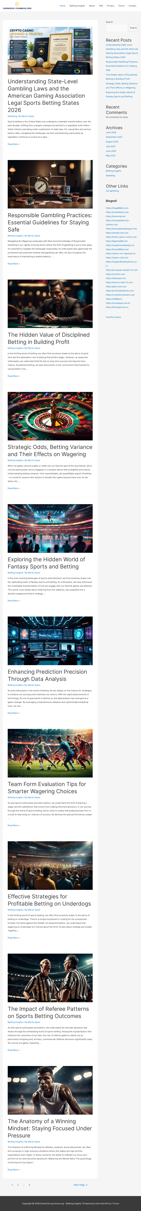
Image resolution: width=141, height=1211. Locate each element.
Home (63, 5)
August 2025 (112, 141)
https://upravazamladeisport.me (121, 228)
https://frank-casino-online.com (121, 237)
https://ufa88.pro (114, 299)
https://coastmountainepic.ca (120, 245)
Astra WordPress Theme (107, 1203)
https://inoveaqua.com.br (118, 303)
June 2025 (111, 151)
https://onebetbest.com (117, 212)
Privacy (110, 5)
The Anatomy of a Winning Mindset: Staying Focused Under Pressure (50, 1128)
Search (109, 22)
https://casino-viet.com (117, 257)
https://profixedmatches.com (120, 290)
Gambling (12, 116)
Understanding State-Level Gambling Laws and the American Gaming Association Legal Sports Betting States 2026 (46, 95)
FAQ (101, 5)
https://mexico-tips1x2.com (119, 282)
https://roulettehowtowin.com (120, 294)
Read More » (14, 144)
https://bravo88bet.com (117, 249)
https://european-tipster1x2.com (122, 270)
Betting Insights (77, 5)
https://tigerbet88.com (117, 241)
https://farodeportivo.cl (117, 307)
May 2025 (110, 155)
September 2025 (114, 137)
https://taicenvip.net (115, 216)
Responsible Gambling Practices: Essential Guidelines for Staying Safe (50, 222)
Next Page (80, 1185)
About (92, 5)
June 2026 (111, 132)
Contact (132, 5)
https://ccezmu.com (115, 274)
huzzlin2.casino (113, 317)
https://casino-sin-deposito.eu (120, 253)
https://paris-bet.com (116, 286)
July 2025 (110, 146)
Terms (121, 5)
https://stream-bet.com (117, 232)
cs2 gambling (112, 190)
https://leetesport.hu (116, 278)
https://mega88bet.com (117, 208)
